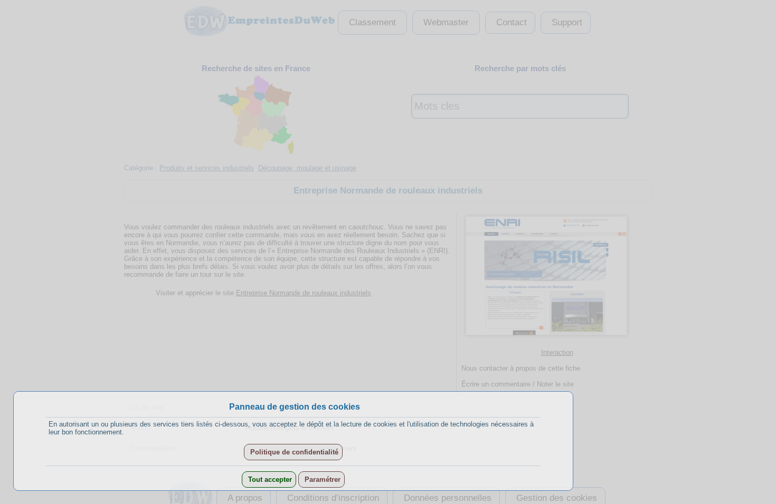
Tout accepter (269, 479)
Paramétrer (321, 479)
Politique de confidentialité (293, 452)
